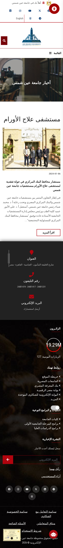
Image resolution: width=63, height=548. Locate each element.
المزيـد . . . (53, 399)
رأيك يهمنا (54, 469)
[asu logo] (32, 35)
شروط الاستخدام (31, 530)
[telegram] (40, 18)
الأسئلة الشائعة (17, 523)
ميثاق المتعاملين (46, 523)
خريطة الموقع (50, 376)
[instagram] (20, 11)
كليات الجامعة (50, 419)
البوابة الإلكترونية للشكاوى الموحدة (38, 394)
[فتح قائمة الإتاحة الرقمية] (54, 8)
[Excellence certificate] (12, 534)
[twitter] (40, 11)
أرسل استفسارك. (31, 309)
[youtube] (30, 11)
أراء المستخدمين (50, 476)
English (19, 18)
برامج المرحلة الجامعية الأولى (41, 423)
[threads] (30, 18)
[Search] (4, 40)
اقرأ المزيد (48, 232)
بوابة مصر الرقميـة (48, 390)
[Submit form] (8, 459)
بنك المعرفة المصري (46, 385)
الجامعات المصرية (48, 381)
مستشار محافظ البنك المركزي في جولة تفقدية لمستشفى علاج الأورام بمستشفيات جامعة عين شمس (33, 185)
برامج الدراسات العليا (46, 428)
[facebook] (49, 11)
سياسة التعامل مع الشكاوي (46, 514)
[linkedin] (10, 11)
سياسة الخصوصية (17, 511)
